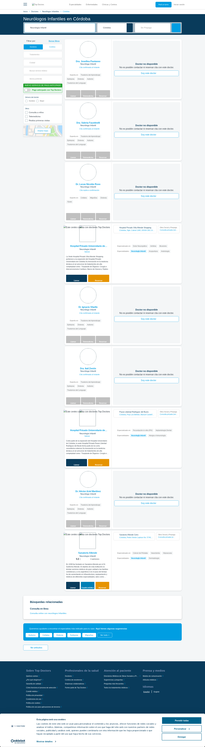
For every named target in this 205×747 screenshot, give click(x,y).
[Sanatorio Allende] (87, 540)
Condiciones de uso (33, 699)
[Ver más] (108, 45)
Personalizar (180, 728)
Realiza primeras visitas (39, 120)
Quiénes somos (32, 676)
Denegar (182, 737)
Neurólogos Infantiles (50, 11)
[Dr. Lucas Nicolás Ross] (88, 172)
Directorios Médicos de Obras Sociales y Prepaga (121, 676)
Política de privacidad (34, 695)
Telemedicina (34, 116)
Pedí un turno (163, 5)
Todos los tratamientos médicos (116, 688)
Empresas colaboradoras (74, 684)
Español (146, 692)
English (156, 692)
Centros (52, 47)
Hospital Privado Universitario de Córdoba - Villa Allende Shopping (87, 246)
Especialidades (75, 4)
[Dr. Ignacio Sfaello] (88, 295)
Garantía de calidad (33, 684)
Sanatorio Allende (87, 553)
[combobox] (61, 27)
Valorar (87, 252)
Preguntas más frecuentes (114, 684)
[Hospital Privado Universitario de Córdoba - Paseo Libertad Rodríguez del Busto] (87, 418)
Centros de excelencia (73, 680)
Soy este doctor (148, 73)
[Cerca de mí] (130, 27)
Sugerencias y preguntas (113, 680)
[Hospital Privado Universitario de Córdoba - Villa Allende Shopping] (87, 233)
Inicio (25, 11)
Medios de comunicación (152, 676)
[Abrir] (60, 54)
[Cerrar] (176, 629)
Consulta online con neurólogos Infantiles (48, 613)
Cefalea (46, 635)
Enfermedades (92, 4)
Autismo (32, 635)
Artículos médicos (149, 680)
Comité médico (32, 691)
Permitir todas (182, 720)
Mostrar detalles (45, 741)
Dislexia (59, 635)
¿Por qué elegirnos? (34, 680)
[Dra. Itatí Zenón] (88, 356)
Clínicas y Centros (109, 4)
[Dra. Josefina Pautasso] (88, 49)
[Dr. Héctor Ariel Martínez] (88, 479)
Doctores (34, 11)
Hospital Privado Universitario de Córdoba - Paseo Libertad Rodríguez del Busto (87, 430)
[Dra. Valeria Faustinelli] (88, 110)
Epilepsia (74, 635)
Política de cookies (33, 703)
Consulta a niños (36, 112)
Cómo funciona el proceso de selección (41, 688)
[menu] (25, 4)
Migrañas (89, 635)
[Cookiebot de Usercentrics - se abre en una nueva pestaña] (18, 741)
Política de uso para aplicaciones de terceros (43, 707)
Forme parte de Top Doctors (75, 688)
